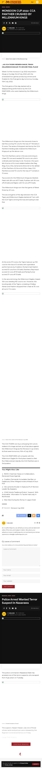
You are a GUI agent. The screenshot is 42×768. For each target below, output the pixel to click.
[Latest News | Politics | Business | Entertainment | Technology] (13, 2)
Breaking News (6, 595)
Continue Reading (21, 744)
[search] (28, 2)
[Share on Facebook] (6, 23)
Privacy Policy (24, 763)
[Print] (15, 23)
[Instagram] (39, 523)
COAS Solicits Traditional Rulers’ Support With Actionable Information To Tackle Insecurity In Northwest (20, 494)
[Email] (12, 23)
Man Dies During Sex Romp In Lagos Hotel (20, 500)
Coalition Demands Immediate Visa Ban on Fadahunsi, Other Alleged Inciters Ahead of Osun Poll (20, 481)
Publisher (12, 27)
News (3, 7)
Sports (8, 7)
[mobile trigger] (3, 2)
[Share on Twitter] (9, 23)
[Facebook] (37, 523)
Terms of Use (9, 765)
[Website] (35, 523)
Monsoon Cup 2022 (17, 508)
